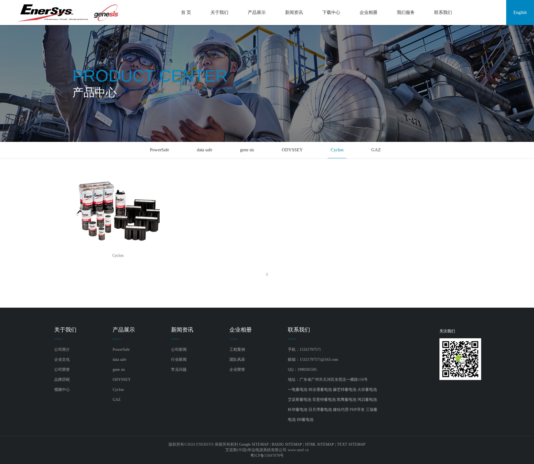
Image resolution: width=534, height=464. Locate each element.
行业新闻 (179, 359)
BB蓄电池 (305, 420)
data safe (204, 149)
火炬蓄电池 (367, 390)
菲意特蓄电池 (324, 400)
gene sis (247, 149)
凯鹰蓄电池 (346, 400)
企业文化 (62, 359)
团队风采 (237, 359)
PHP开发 (357, 410)
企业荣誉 (237, 369)
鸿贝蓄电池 (367, 400)
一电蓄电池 (297, 390)
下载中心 (331, 12)
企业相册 (368, 12)
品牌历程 (62, 379)
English (520, 12)
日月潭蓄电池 (320, 410)
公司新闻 (179, 349)
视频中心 (62, 390)
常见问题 (179, 369)
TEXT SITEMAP (351, 444)
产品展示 (257, 12)
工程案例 (237, 349)
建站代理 (340, 410)
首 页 (186, 12)
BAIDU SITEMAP (287, 444)
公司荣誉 (62, 369)
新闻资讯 (294, 12)
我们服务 (406, 12)
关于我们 (219, 12)
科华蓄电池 (297, 410)
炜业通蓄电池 (320, 390)
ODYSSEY (292, 149)
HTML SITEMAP (319, 444)
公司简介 (62, 349)
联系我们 (443, 12)
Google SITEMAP (254, 444)
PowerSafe (159, 149)
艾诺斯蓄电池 (299, 400)
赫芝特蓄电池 (344, 390)
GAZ (376, 149)
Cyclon (337, 149)
